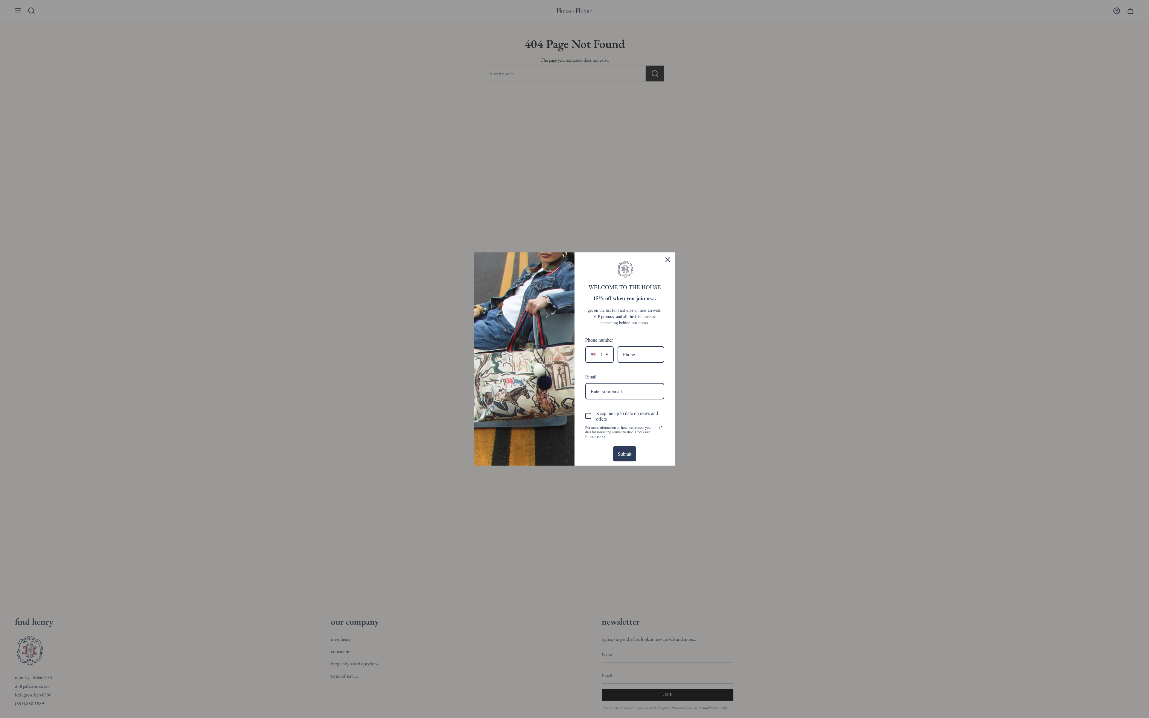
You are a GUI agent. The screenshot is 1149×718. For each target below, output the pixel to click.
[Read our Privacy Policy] (660, 427)
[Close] (668, 259)
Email (590, 376)
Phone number (599, 340)
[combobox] (599, 354)
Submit (624, 454)
